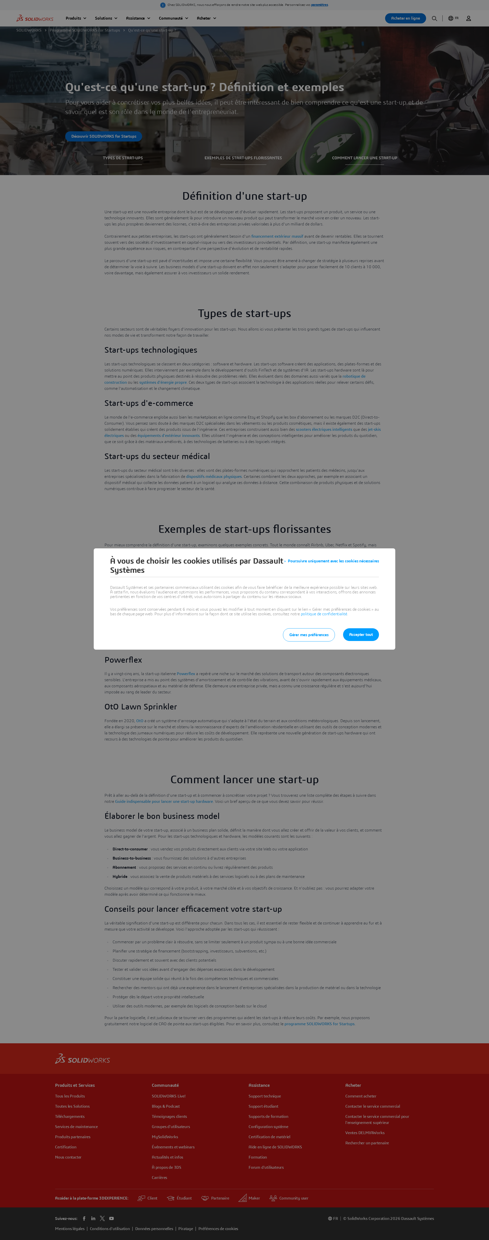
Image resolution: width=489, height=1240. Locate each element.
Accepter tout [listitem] (361, 635)
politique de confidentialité (324, 614)
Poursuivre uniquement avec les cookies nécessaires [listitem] (333, 561)
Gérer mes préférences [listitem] (309, 635)
